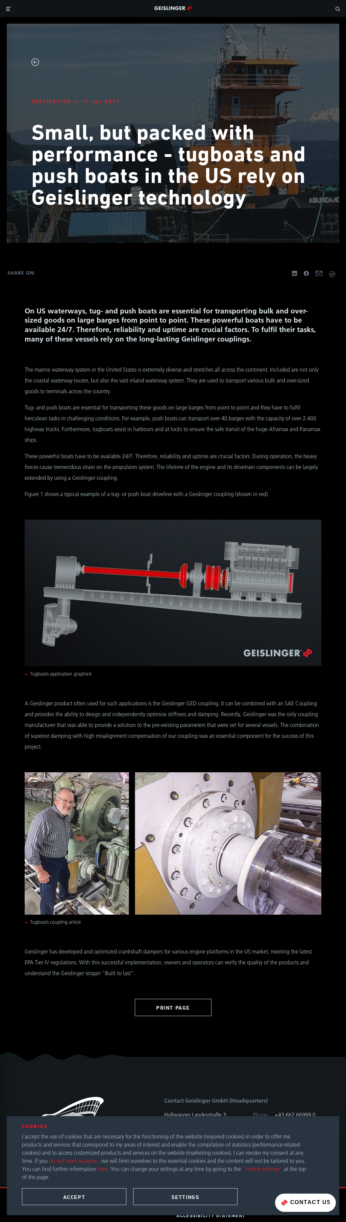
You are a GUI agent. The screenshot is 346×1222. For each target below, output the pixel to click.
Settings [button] (185, 1197)
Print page (173, 1008)
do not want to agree (74, 1160)
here (103, 1169)
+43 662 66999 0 (295, 1114)
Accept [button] (74, 1197)
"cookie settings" (262, 1169)
